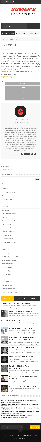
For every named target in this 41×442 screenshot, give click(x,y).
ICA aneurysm (6, 246)
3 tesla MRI (5, 188)
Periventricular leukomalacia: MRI (21, 357)
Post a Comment (8, 169)
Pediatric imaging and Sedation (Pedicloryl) (16, 303)
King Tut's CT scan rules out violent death (24, 386)
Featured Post (20, 298)
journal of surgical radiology (10, 292)
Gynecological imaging (8, 231)
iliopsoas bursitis (7, 285)
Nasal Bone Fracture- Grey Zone (20, 311)
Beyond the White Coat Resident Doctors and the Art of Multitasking (20, 404)
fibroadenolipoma (7, 274)
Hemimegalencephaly (8, 238)
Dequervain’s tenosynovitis (9, 192)
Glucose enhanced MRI (8, 221)
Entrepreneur (5, 196)
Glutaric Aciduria (6, 224)
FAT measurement (7, 199)
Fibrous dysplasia (7, 203)
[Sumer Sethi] (22, 154)
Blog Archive (34, 298)
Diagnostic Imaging (7, 77)
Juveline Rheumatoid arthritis (10, 256)
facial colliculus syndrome (9, 267)
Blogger (24, 438)
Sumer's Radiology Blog (23, 435)
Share (23, 87)
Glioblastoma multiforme (9, 213)
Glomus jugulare (6, 217)
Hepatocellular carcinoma (9, 242)
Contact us (36, 427)
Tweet (23, 83)
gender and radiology (8, 278)
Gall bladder (5, 210)
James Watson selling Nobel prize (13, 320)
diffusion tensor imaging (9, 260)
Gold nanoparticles (7, 228)
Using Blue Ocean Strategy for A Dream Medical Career (16, 408)
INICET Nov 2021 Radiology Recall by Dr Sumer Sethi (18, 33)
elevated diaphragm (7, 263)
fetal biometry (6, 271)
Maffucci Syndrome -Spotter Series (22, 328)
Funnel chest (5, 206)
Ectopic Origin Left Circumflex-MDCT (22, 348)
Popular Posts (7, 298)
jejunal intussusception (8, 288)
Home (3, 39)
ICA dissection (6, 249)
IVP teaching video (7, 253)
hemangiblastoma (7, 281)
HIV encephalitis (6, 235)
